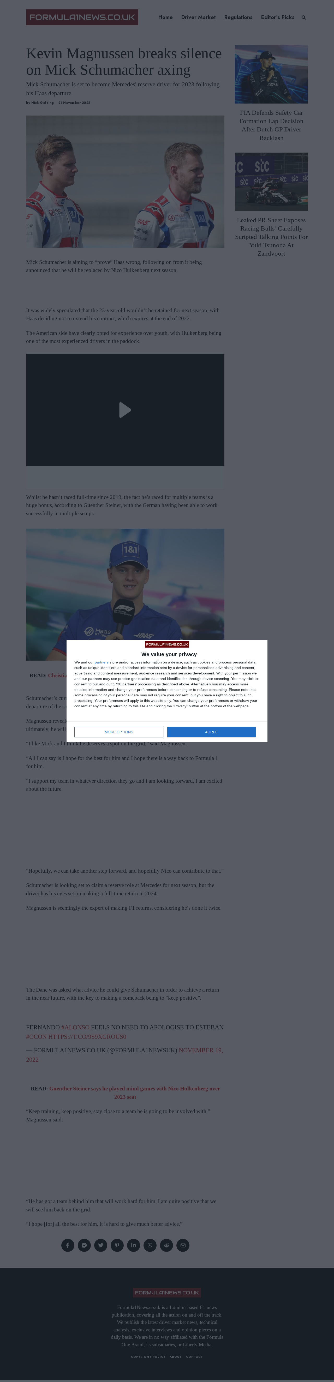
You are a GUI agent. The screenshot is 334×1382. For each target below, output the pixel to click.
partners (102, 662)
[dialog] (167, 691)
